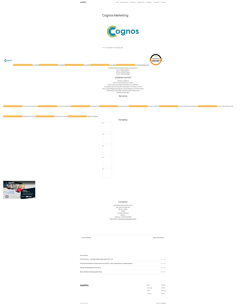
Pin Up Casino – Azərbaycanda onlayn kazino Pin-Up (96, 259)
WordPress (164, 303)
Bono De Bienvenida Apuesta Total (91, 272)
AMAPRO (83, 2)
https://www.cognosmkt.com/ (127, 219)
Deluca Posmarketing (158, 237)
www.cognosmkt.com (142, 65)
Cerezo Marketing (86, 237)
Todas (121, 47)
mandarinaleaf (110, 47)
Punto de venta (117, 47)
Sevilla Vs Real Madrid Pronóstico (90, 267)
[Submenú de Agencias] (135, 2)
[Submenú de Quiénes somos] (128, 2)
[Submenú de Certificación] (144, 2)
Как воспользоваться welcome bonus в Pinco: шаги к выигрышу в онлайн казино (106, 263)
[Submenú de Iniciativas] (159, 2)
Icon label (35, 65)
